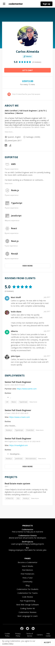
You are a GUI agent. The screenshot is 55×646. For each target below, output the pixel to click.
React (14, 228)
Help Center (48, 635)
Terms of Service (29, 635)
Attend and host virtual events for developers (27, 536)
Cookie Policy (7, 635)
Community (27, 581)
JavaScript (16, 215)
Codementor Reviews (27, 612)
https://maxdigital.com (18, 445)
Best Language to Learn (28, 616)
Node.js (15, 190)
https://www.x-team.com (19, 417)
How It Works (27, 566)
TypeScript (16, 203)
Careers (40, 635)
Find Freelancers (27, 574)
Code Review (27, 597)
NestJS (14, 254)
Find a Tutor (28, 578)
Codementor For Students (27, 589)
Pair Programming (27, 601)
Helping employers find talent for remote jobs (27, 549)
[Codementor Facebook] (21, 628)
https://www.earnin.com (27, 388)
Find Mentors (27, 570)
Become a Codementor (27, 562)
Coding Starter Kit (27, 608)
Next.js (15, 241)
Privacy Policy (17, 635)
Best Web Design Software (27, 604)
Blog (27, 585)
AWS (13, 164)
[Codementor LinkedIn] (33, 628)
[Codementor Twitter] (27, 628)
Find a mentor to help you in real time (27, 530)
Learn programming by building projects (27, 543)
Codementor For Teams (28, 593)
